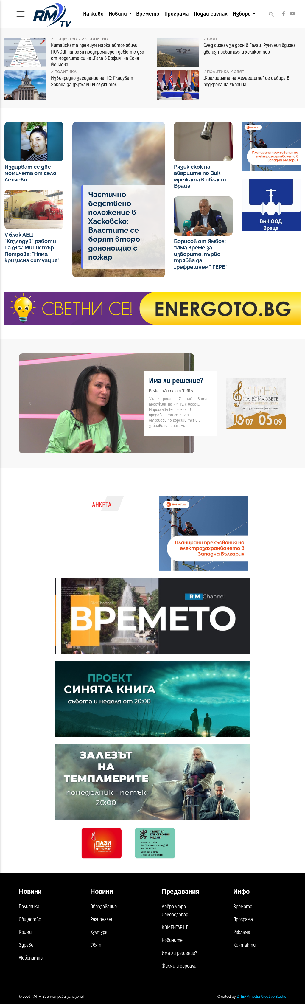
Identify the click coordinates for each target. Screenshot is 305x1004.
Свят (95, 945)
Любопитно (31, 958)
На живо (93, 14)
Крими (25, 932)
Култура (99, 932)
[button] (29, 403)
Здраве (26, 945)
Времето (147, 14)
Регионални (101, 919)
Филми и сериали (179, 966)
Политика (29, 906)
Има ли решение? (179, 953)
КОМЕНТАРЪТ (175, 927)
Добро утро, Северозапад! (175, 910)
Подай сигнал (211, 14)
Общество (30, 919)
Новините (172, 940)
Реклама (241, 932)
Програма (176, 14)
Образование (103, 906)
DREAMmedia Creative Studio (261, 996)
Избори (242, 14)
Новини (118, 14)
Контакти (244, 945)
